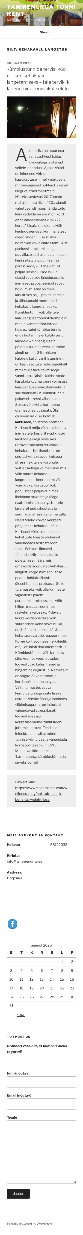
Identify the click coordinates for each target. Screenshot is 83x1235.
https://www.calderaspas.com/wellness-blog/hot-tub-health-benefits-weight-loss (41, 794)
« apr (21, 1014)
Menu (44, 32)
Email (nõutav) (19, 1095)
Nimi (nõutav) (18, 1073)
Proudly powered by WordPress (30, 1224)
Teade (12, 1117)
